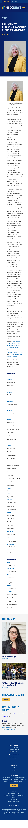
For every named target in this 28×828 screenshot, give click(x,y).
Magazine (14, 770)
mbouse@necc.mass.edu (9, 729)
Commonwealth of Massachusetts (10, 813)
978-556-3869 (6, 727)
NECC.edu (14, 2)
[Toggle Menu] (23, 7)
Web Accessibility (21, 810)
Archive (6, 699)
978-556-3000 (14, 751)
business (15, 339)
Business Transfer (18, 352)
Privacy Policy (21, 813)
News (14, 767)
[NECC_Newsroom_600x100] (11, 7)
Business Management (13, 343)
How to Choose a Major (9, 657)
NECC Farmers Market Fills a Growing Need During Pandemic (13, 684)
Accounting (16, 341)
